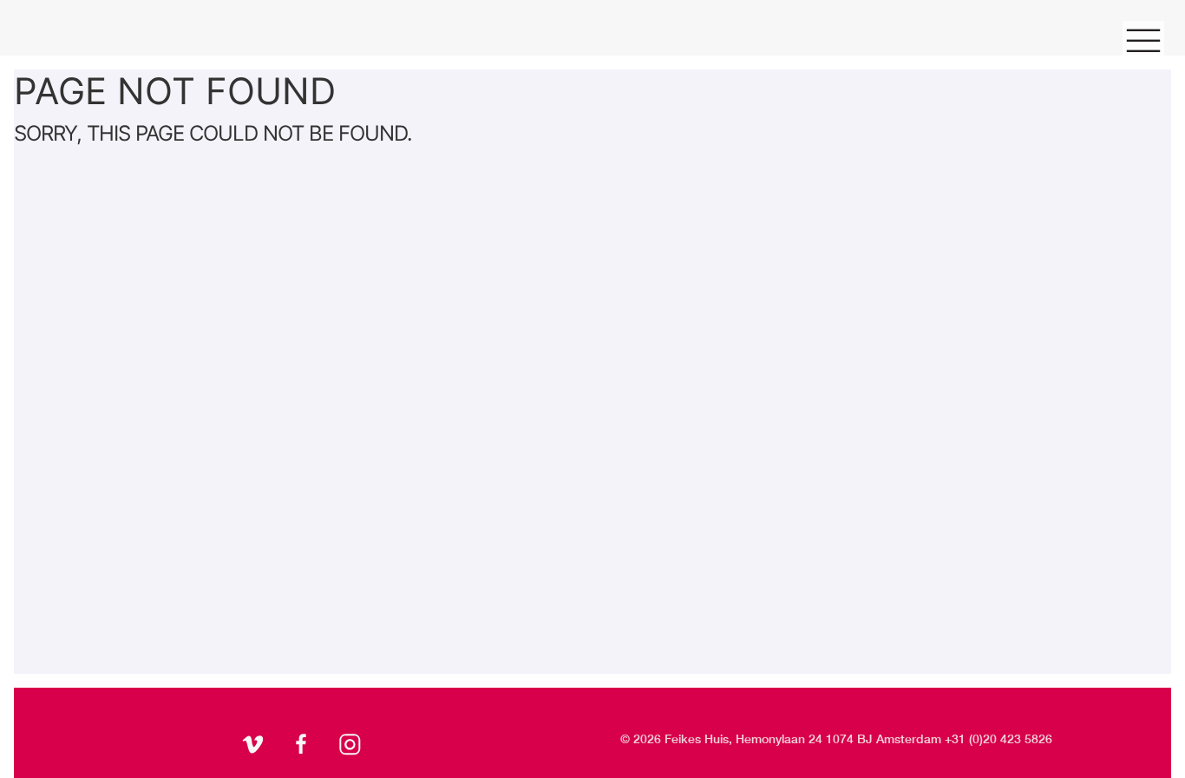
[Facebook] (304, 746)
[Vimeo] (255, 746)
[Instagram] (352, 746)
